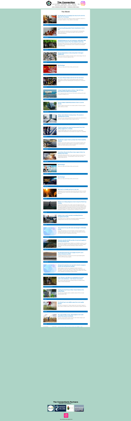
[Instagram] (83, 3)
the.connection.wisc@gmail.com (66, 419)
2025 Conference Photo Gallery (59, 7)
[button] (56, 4)
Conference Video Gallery (73, 7)
